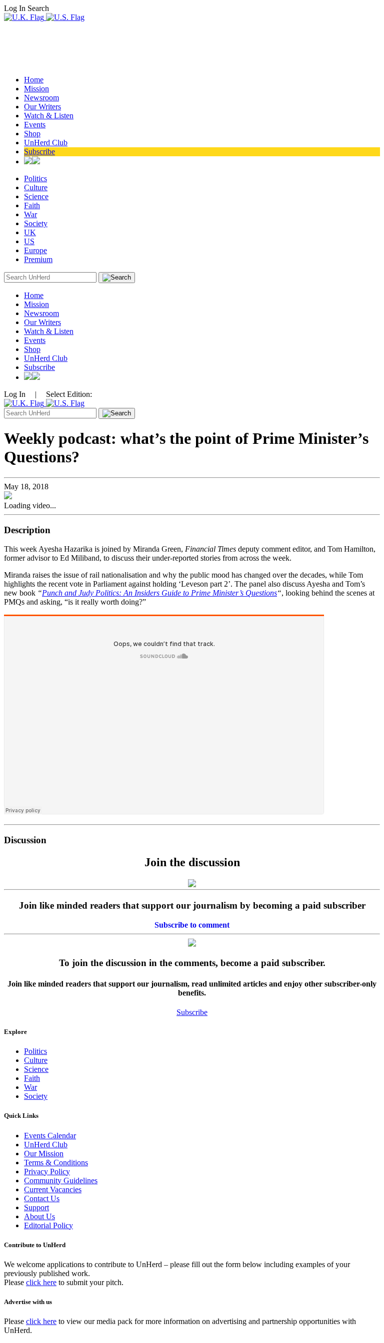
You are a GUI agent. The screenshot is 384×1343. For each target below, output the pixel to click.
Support (36, 1207)
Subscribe (39, 151)
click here (41, 1282)
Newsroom (41, 97)
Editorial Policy (48, 1225)
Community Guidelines (61, 1180)
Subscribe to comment (192, 925)
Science (36, 196)
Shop (32, 133)
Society (36, 223)
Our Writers (42, 106)
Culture (36, 187)
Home (34, 79)
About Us (39, 1216)
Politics (35, 178)
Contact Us (42, 1198)
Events (35, 124)
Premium (38, 259)
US (29, 241)
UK (30, 232)
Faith (32, 205)
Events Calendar (50, 1135)
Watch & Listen (49, 115)
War (30, 214)
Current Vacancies (53, 1189)
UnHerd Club (46, 142)
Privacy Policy (47, 1171)
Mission (36, 88)
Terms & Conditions (56, 1162)
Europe (35, 250)
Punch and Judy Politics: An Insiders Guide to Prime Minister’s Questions (159, 593)
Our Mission (44, 1153)
